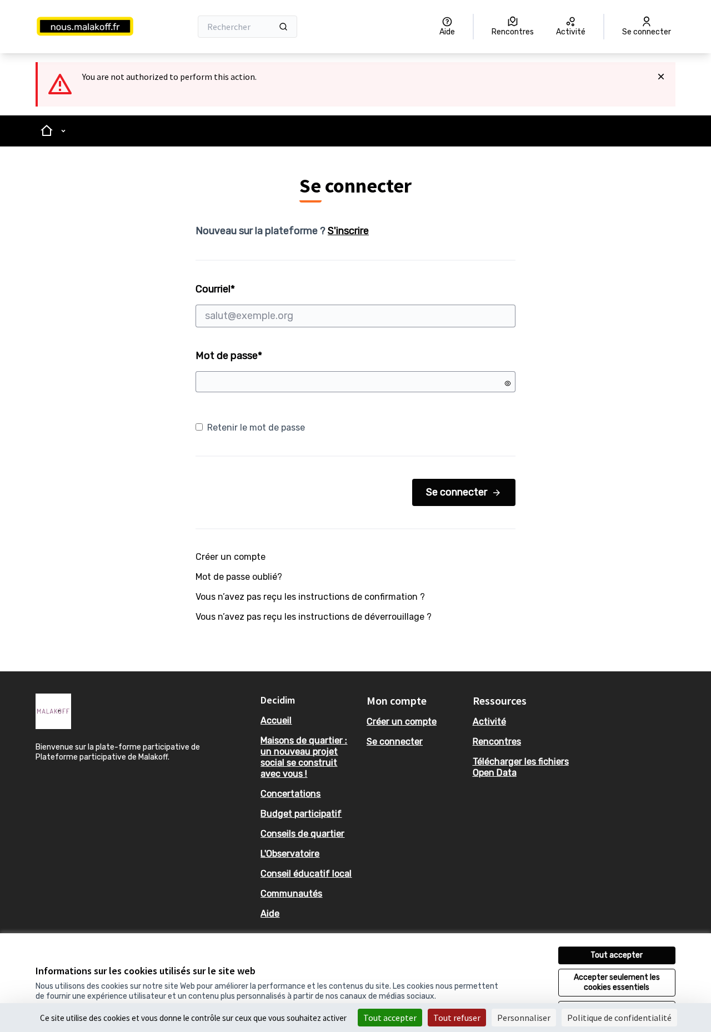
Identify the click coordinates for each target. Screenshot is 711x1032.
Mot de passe (229, 356)
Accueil (276, 720)
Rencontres (497, 741)
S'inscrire (348, 231)
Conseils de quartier (302, 833)
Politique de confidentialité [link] (619, 1017)
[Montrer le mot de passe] (507, 383)
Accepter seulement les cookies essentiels (617, 982)
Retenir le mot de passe (256, 427)
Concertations (291, 793)
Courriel (257, 289)
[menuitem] (309, 720)
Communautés (291, 893)
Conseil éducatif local (306, 873)
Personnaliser (523, 1017)
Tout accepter (616, 955)
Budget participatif (301, 813)
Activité (489, 721)
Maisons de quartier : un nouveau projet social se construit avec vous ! (304, 757)
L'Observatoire (290, 853)
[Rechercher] (283, 26)
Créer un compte (231, 557)
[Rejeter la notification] (661, 76)
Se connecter (456, 492)
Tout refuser (456, 1017)
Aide (270, 913)
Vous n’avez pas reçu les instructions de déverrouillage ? (314, 616)
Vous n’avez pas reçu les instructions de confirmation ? (310, 596)
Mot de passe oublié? (239, 576)
